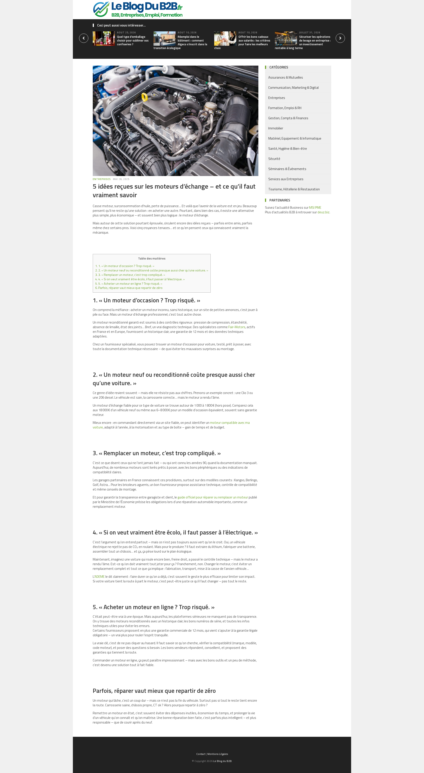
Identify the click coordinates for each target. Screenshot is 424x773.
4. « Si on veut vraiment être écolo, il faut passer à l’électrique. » (140, 279)
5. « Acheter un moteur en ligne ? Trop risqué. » (128, 283)
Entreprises (102, 179)
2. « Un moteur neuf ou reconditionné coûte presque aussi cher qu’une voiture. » (151, 270)
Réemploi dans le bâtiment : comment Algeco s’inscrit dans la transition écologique (180, 42)
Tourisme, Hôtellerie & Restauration (294, 189)
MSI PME (315, 207)
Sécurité (274, 158)
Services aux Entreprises (285, 179)
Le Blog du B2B (222, 761)
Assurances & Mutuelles (285, 77)
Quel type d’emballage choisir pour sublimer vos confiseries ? (133, 40)
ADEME (100, 576)
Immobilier (275, 128)
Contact (200, 754)
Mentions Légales (217, 754)
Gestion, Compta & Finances (288, 118)
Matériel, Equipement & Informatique (294, 138)
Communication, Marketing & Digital (293, 87)
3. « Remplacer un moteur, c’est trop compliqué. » (130, 274)
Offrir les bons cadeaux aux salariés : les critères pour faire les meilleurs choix (242, 42)
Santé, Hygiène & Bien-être (287, 148)
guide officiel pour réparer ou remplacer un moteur (213, 497)
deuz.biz (323, 212)
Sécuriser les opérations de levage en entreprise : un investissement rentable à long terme (303, 42)
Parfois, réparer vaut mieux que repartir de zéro (129, 287)
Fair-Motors (236, 327)
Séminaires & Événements (287, 168)
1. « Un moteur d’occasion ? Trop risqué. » (124, 265)
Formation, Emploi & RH (284, 107)
